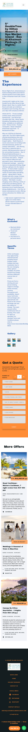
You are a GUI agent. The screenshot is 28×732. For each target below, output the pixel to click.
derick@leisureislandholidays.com (14, 710)
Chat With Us (14, 728)
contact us (14, 686)
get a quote (12, 74)
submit (14, 427)
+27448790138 (14, 714)
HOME (14, 678)
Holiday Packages (14, 682)
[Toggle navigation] (23, 4)
